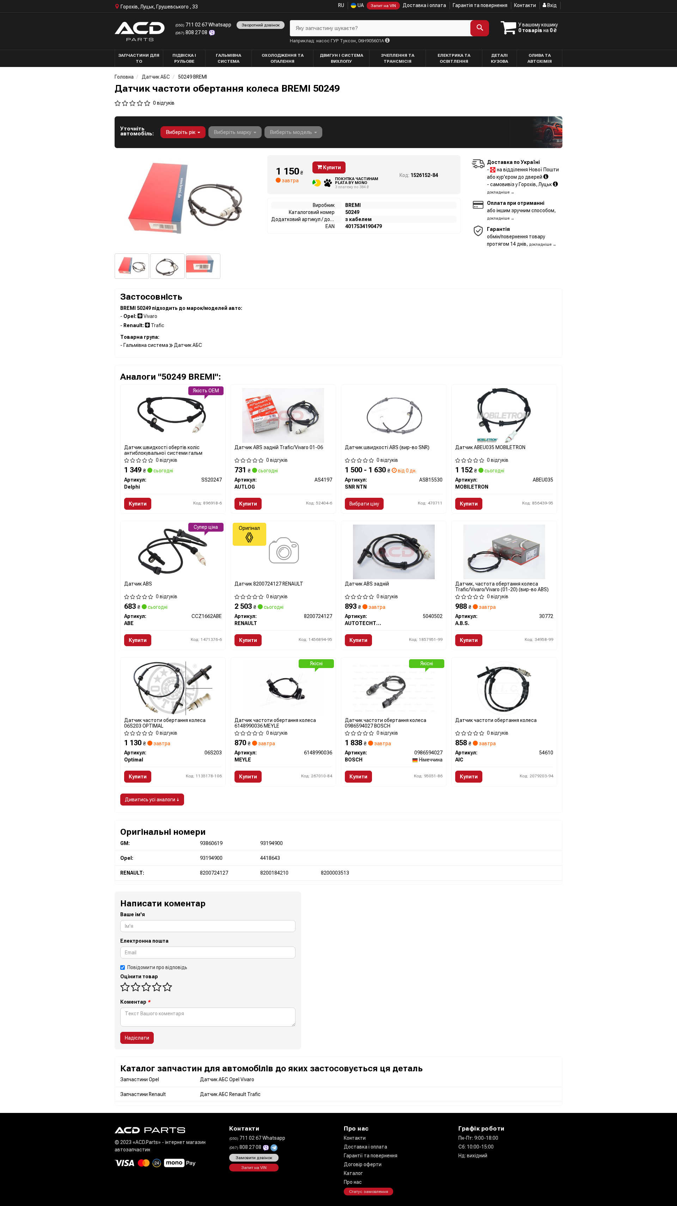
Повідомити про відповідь (157, 967)
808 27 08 (191, 32)
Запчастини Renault (143, 1094)
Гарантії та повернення (370, 1155)
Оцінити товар (139, 976)
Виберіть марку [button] (233, 132)
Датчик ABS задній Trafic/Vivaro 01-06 (278, 447)
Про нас (353, 1182)
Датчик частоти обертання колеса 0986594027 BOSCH (385, 722)
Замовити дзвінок (254, 1157)
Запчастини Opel (139, 1079)
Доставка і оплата (424, 5)
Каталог (353, 1173)
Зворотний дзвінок (261, 25)
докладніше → (500, 192)
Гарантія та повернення (480, 5)
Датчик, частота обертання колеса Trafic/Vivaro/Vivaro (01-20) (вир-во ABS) (502, 586)
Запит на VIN (383, 5)
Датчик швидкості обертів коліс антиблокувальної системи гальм (163, 450)
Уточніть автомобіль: (137, 131)
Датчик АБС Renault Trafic (230, 1094)
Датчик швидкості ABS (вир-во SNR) (387, 447)
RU (341, 5)
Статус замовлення (368, 1191)
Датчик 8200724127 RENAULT (268, 584)
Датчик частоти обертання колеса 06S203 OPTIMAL (165, 722)
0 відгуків (164, 103)
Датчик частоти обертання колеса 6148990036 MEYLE (275, 722)
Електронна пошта (144, 941)
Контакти (525, 5)
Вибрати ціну (364, 504)
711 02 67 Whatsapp (203, 24)
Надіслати (137, 1038)
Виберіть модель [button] (291, 132)
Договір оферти (363, 1164)
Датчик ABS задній (367, 584)
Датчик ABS (138, 584)
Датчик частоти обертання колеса (496, 720)
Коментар (135, 1002)
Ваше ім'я (132, 914)
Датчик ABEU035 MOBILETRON (490, 447)
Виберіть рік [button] (181, 132)
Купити (331, 167)
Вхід (551, 5)
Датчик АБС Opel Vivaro (227, 1079)
